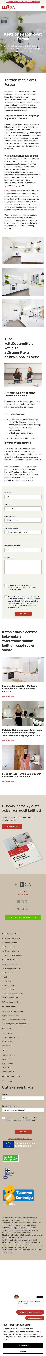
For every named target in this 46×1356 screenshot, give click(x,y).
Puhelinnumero (10, 516)
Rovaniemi (26, 1225)
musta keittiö (7, 1252)
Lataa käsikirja (12, 826)
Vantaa (5, 1232)
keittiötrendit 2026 (10, 1242)
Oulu (36, 1230)
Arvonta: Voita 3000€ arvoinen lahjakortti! (23, 2)
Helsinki (27, 1232)
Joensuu (29, 1228)
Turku (31, 1230)
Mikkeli (10, 1225)
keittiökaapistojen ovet (11, 1250)
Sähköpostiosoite (11, 528)
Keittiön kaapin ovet (12, 191)
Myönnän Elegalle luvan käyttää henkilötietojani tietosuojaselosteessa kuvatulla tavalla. (22, 587)
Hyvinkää (14, 1223)
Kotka (4, 1225)
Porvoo (34, 1223)
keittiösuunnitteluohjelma (12, 1240)
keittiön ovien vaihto (34, 1245)
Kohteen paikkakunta (12, 546)
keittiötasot (23, 1247)
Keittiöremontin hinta (27, 1235)
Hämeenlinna (7, 1228)
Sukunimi (8, 504)
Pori (34, 1228)
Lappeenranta (19, 1228)
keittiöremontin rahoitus (32, 1250)
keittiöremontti (18, 1237)
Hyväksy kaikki (23, 1345)
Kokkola (22, 1223)
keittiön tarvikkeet (26, 1242)
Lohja (28, 1223)
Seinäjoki (17, 1225)
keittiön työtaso (19, 1245)
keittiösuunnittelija (10, 1247)
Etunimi (7, 492)
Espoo (19, 1232)
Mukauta (23, 1351)
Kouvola (5, 1230)
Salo (39, 1223)
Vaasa (33, 1225)
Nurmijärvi (6, 1223)
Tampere (12, 1232)
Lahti (11, 1230)
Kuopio (17, 1230)
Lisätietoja (8, 557)
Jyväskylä (24, 1230)
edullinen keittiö (30, 1240)
